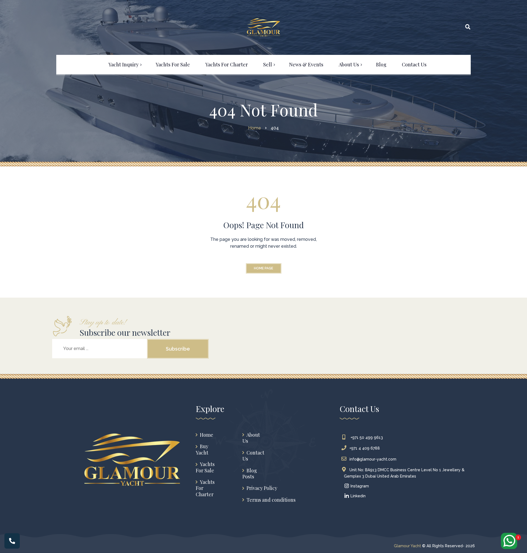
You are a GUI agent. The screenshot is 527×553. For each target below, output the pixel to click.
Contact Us (253, 456)
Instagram (359, 486)
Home (206, 435)
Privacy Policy (261, 488)
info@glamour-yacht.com (372, 459)
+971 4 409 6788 (364, 448)
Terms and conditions (271, 500)
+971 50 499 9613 (366, 437)
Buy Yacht (202, 449)
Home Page (263, 268)
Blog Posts (249, 473)
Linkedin (357, 496)
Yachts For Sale (205, 467)
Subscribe (178, 349)
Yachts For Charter (205, 488)
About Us (251, 438)
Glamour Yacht (407, 546)
